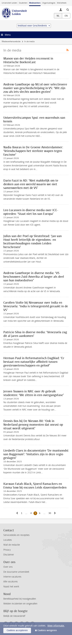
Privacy (7, 549)
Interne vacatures (12, 576)
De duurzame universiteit (16, 571)
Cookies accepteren (17, 630)
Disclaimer (8, 554)
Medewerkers (35, 3)
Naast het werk (11, 586)
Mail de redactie (11, 544)
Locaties (7, 540)
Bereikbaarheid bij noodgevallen (19, 598)
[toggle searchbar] (67, 9)
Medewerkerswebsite (11, 41)
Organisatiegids (48, 3)
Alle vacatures (10, 581)
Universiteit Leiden (9, 3)
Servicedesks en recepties (16, 535)
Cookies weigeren (47, 630)
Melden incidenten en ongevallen (20, 603)
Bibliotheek (61, 3)
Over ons (8, 566)
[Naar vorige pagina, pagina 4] (17, 513)
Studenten (23, 3)
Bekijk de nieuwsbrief (14, 616)
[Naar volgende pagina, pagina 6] (55, 513)
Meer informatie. (56, 625)
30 (50, 513)
